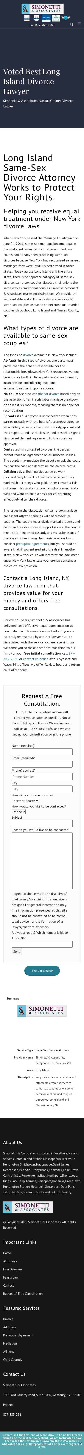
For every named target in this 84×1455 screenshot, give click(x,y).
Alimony (8, 1351)
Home (7, 1253)
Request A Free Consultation (23, 1294)
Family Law (10, 1277)
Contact (8, 1285)
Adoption (9, 1327)
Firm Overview (12, 1269)
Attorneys (10, 1261)
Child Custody (12, 1360)
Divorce (8, 1319)
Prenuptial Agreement (18, 1335)
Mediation (10, 1343)
